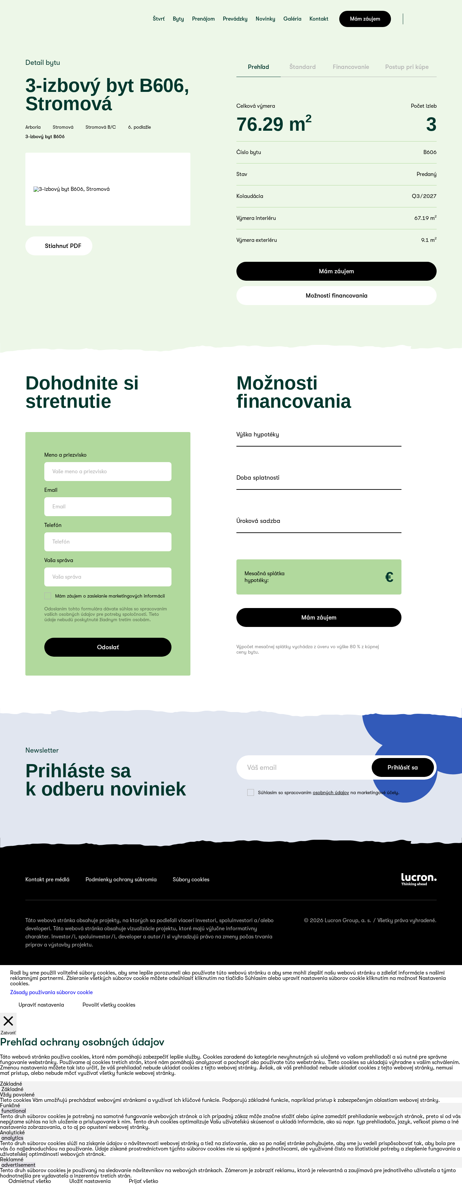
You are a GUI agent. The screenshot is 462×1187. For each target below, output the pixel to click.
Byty (178, 19)
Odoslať (108, 647)
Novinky (265, 19)
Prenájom (203, 19)
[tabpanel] (231, 1100)
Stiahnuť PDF (63, 246)
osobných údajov (331, 792)
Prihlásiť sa (403, 767)
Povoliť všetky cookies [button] (109, 1005)
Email (50, 490)
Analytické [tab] (12, 1133)
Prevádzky (235, 19)
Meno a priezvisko (65, 455)
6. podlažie (139, 127)
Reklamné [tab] (11, 1160)
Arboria (33, 127)
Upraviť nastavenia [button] (41, 1005)
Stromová (63, 127)
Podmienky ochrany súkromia (121, 880)
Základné (12, 1089)
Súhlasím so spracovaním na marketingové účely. (328, 792)
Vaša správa (58, 560)
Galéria (292, 19)
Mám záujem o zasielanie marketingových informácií (110, 596)
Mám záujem (365, 19)
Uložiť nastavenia (90, 1181)
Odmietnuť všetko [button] (29, 1181)
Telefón (53, 525)
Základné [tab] (11, 1084)
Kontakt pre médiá (47, 880)
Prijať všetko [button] (143, 1181)
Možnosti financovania (337, 295)
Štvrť (159, 19)
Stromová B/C (101, 127)
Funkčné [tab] (10, 1106)
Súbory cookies (191, 880)
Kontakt (318, 19)
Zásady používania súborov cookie (51, 992)
